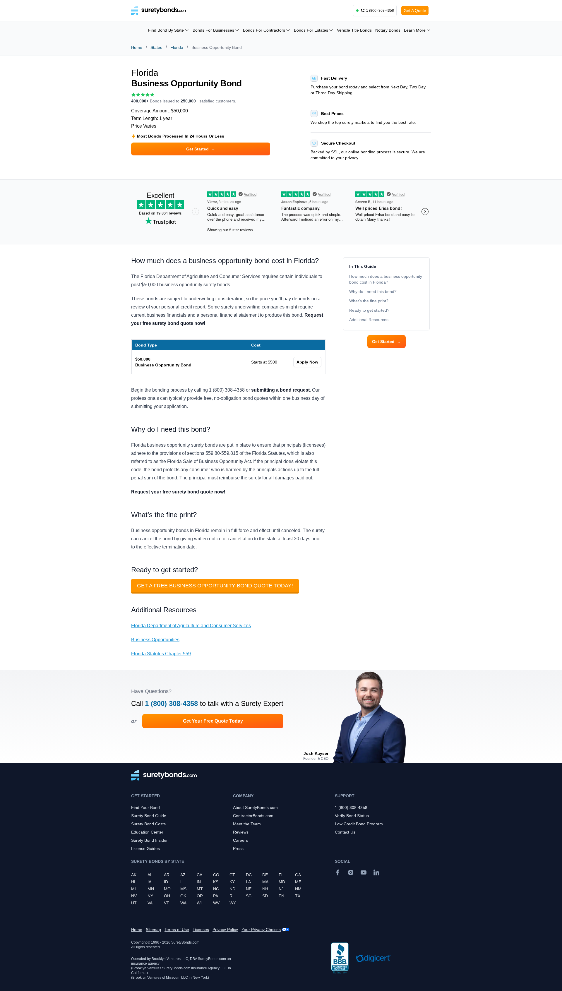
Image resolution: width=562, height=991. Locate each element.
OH (167, 896)
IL (182, 881)
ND (232, 889)
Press (238, 848)
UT (134, 903)
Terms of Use (177, 929)
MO (167, 889)
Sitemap (153, 929)
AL (150, 874)
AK (133, 874)
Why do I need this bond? (373, 291)
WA (183, 903)
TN (281, 896)
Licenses (201, 929)
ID (166, 881)
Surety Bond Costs (148, 824)
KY (232, 881)
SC (248, 896)
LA (248, 881)
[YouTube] (363, 872)
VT (166, 903)
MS (183, 889)
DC (249, 874)
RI (231, 896)
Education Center (147, 832)
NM (298, 889)
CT (232, 874)
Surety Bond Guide (148, 815)
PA (215, 896)
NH (265, 889)
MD (282, 881)
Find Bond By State (166, 30)
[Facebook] (338, 872)
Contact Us (345, 832)
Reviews (241, 832)
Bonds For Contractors (264, 30)
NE (248, 889)
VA (150, 903)
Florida (176, 47)
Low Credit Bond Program (359, 824)
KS (215, 881)
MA (265, 881)
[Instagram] (351, 872)
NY (150, 896)
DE (265, 874)
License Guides (145, 848)
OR (200, 896)
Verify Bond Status (352, 815)
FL (281, 874)
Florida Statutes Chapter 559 (161, 653)
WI (199, 903)
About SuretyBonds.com (255, 807)
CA (199, 874)
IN (199, 881)
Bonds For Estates (311, 30)
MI (133, 889)
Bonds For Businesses (213, 30)
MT (200, 889)
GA (298, 874)
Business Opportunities (155, 639)
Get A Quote (415, 10)
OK (183, 896)
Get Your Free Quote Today (213, 721)
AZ (183, 874)
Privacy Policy (225, 929)
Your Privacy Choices (261, 929)
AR (166, 874)
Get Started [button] (200, 149)
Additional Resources (368, 319)
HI (133, 881)
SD (265, 896)
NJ (281, 889)
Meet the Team (247, 824)
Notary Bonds (387, 30)
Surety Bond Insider (149, 840)
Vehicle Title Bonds (354, 30)
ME (298, 881)
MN (151, 889)
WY (232, 903)
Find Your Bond (145, 807)
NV (134, 896)
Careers (240, 840)
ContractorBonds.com (253, 815)
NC (216, 889)
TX (297, 896)
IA (149, 881)
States (156, 47)
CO (216, 874)
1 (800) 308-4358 (171, 703)
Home (136, 47)
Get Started (386, 341)
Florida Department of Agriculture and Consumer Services (191, 625)
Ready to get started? (369, 310)
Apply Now (307, 362)
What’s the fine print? (368, 301)
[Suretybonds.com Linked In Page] (376, 872)
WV (216, 903)
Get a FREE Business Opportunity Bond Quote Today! (215, 586)
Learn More (415, 30)
